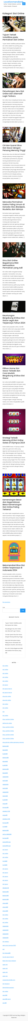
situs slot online (7, 696)
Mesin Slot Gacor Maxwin (9, 961)
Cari (4, 607)
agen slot (5, 964)
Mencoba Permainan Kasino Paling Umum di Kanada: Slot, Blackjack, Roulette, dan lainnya (14, 206)
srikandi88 (5, 903)
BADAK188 (5, 750)
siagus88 (5, 803)
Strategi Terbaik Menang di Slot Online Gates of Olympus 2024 (14, 440)
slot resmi (5, 849)
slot (4, 711)
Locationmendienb (13, 1)
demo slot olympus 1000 (9, 945)
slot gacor (5, 685)
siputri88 (5, 995)
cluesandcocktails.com (9, 980)
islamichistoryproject (8, 987)
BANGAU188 (6, 746)
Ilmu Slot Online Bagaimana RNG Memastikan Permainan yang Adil (13, 264)
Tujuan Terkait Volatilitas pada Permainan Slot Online (13, 37)
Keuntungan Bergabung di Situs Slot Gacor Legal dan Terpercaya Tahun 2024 (14, 319)
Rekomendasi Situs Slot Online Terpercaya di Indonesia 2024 (14, 567)
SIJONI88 (5, 826)
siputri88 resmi (7, 999)
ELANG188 (5, 754)
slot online (5, 666)
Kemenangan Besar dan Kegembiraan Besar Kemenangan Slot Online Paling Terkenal (12, 504)
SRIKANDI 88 (6, 888)
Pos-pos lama (6, 602)
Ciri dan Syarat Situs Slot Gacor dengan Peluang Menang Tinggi (14, 148)
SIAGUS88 (5, 780)
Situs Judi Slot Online (8, 719)
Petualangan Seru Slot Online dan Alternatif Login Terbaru (13, 93)
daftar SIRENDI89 (7, 834)
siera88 (5, 1003)
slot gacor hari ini (7, 689)
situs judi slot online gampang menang (13, 742)
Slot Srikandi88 (6, 953)
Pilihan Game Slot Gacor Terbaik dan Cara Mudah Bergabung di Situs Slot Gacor (14, 373)
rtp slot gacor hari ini (8, 957)
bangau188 (5, 807)
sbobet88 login (7, 842)
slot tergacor (6, 984)
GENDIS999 (5, 777)
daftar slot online (7, 723)
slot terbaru (6, 941)
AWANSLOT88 (6, 811)
